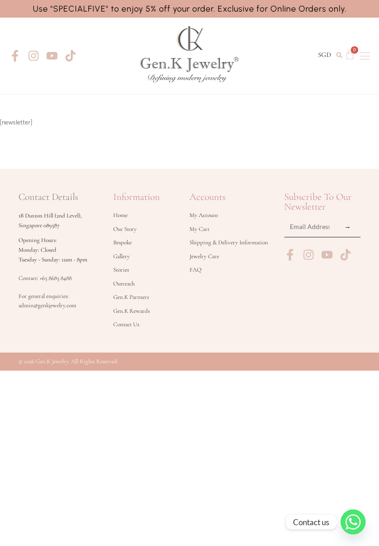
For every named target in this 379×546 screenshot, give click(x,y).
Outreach (123, 283)
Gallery (121, 256)
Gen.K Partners (131, 297)
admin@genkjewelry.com (47, 305)
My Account (204, 215)
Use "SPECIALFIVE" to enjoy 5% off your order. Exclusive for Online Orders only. (190, 9)
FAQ (196, 269)
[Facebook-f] (15, 56)
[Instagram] (33, 56)
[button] (339, 55)
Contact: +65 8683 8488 (45, 278)
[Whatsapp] (353, 521)
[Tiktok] (70, 56)
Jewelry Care (204, 256)
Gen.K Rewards (131, 311)
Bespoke (122, 242)
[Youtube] (52, 56)
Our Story (125, 229)
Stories (121, 269)
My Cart (199, 229)
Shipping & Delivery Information (229, 242)
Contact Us (126, 324)
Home (120, 215)
